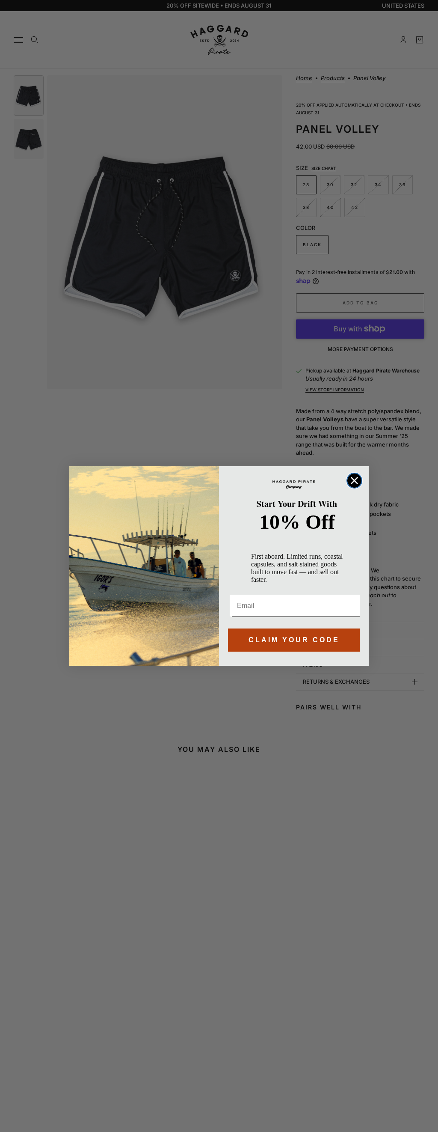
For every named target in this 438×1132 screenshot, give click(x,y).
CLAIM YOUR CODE (294, 639)
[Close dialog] (354, 480)
